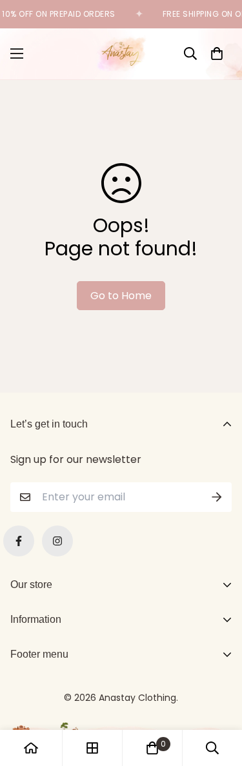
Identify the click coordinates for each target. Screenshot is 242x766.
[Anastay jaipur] (121, 53)
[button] (217, 53)
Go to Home (121, 295)
